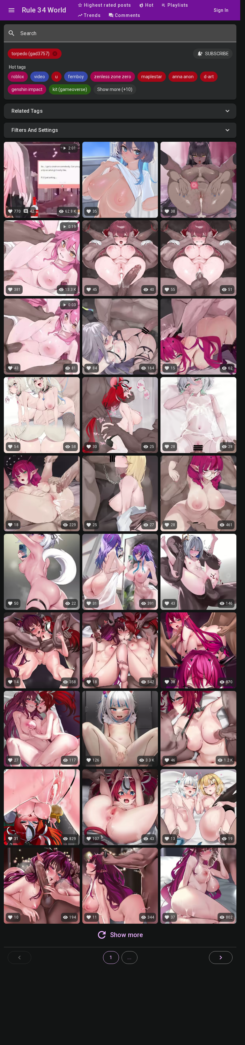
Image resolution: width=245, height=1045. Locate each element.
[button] (120, 111)
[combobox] (125, 36)
